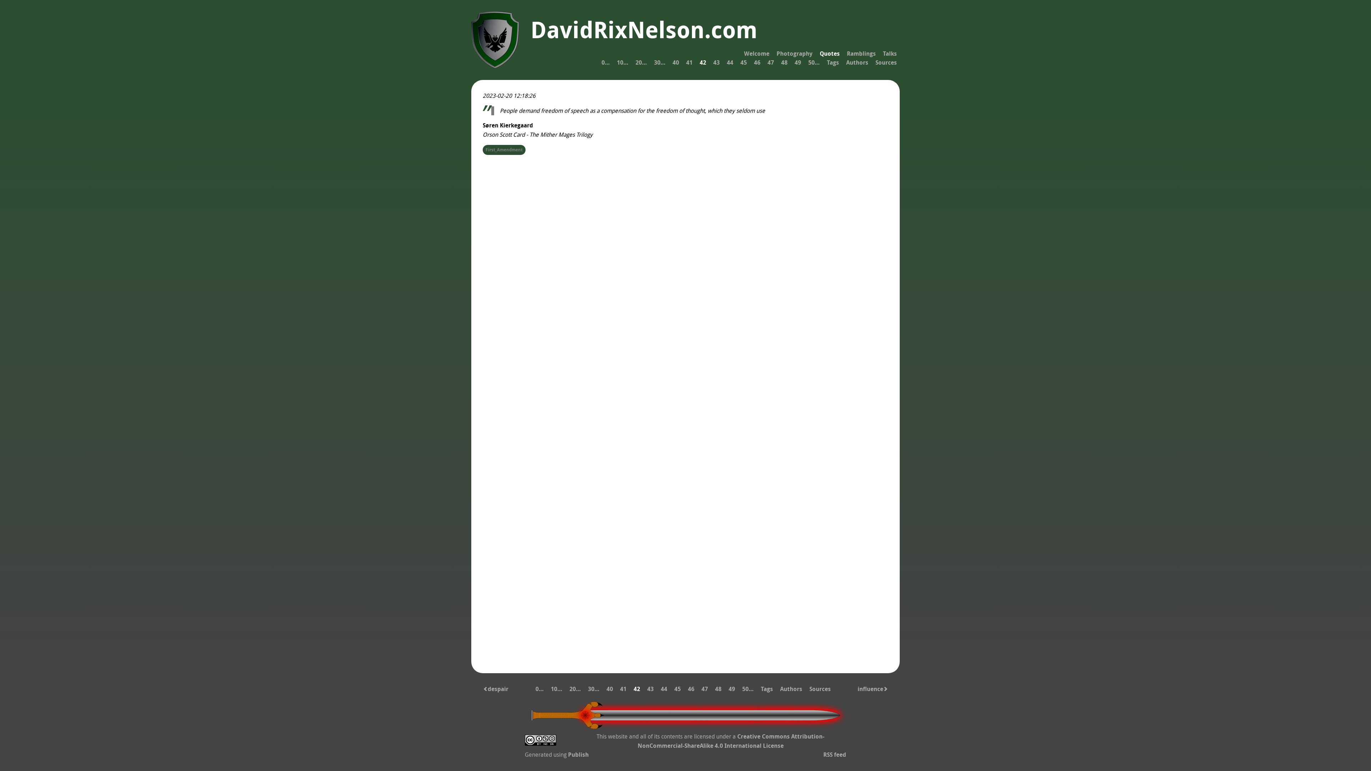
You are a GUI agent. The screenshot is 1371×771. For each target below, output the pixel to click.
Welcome (756, 53)
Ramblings (861, 53)
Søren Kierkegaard (508, 125)
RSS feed (834, 755)
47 (771, 62)
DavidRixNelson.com (644, 29)
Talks (890, 53)
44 (730, 62)
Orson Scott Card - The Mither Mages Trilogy (538, 134)
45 (743, 62)
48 (784, 62)
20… (641, 62)
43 (716, 62)
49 (798, 62)
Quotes (830, 53)
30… (660, 62)
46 (757, 62)
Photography (795, 53)
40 (676, 62)
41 (689, 62)
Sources (886, 62)
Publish (578, 755)
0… (606, 62)
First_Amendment (504, 150)
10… (622, 62)
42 (703, 62)
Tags (833, 62)
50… (814, 62)
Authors (857, 62)
